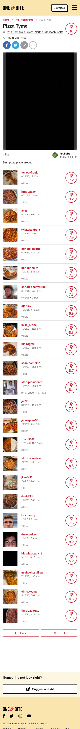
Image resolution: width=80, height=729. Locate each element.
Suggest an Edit (43, 689)
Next (57, 633)
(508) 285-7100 (17, 37)
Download (59, 7)
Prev (23, 633)
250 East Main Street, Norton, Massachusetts (35, 32)
